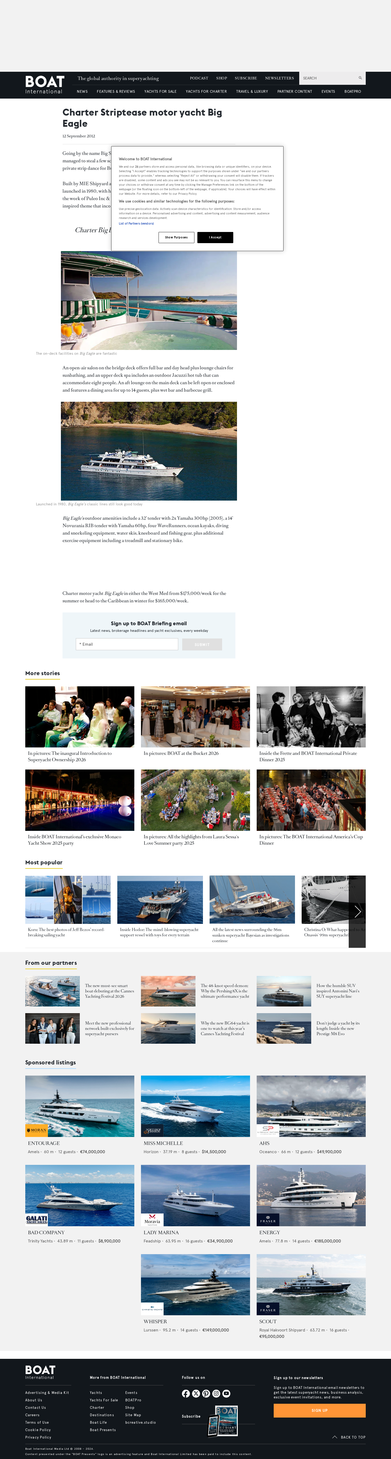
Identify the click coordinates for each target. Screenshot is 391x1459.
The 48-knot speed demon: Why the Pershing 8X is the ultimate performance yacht (225, 991)
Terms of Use (37, 1422)
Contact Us (35, 1408)
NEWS (82, 91)
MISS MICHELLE (163, 1143)
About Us (33, 1400)
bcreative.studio (140, 1422)
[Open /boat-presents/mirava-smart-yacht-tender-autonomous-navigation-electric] (52, 991)
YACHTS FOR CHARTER (206, 91)
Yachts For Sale (104, 1400)
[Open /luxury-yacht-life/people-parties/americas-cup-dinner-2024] (311, 800)
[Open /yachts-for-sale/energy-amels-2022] (311, 1195)
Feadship (152, 1241)
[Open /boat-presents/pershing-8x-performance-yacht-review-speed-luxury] (168, 991)
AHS (264, 1143)
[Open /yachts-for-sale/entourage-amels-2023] (79, 1106)
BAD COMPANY (46, 1232)
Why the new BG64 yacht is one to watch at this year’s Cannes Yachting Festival (225, 1028)
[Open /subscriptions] (218, 1422)
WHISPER (155, 1321)
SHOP (221, 78)
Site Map (133, 1415)
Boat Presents (103, 1430)
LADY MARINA (161, 1232)
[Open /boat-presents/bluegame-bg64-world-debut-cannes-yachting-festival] (168, 1028)
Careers (32, 1415)
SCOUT (268, 1321)
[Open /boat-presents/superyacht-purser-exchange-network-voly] (52, 1028)
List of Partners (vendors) (136, 223)
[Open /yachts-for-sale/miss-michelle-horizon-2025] (195, 1106)
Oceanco (268, 1151)
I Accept (215, 237)
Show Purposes (176, 237)
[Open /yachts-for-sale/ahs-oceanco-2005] (311, 1106)
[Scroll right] (357, 912)
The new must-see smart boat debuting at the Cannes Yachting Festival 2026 (109, 991)
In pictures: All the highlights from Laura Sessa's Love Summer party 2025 (191, 840)
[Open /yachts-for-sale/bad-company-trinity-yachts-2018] (79, 1195)
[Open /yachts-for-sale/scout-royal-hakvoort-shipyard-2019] (311, 1285)
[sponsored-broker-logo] (36, 1135)
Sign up (320, 1410)
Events (131, 1393)
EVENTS (328, 91)
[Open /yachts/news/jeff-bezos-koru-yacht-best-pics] (68, 900)
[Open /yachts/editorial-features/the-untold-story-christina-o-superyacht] (344, 900)
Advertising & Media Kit (47, 1393)
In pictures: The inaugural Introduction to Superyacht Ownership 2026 (70, 756)
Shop (130, 1408)
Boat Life (98, 1422)
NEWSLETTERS (279, 78)
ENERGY (269, 1232)
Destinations (102, 1415)
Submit (202, 644)
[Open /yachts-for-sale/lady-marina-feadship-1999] (195, 1195)
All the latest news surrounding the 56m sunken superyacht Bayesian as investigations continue (250, 935)
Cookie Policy (38, 1430)
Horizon (151, 1151)
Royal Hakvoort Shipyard (282, 1330)
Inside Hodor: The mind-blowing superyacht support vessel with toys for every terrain (159, 932)
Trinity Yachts (40, 1241)
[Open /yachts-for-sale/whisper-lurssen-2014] (195, 1285)
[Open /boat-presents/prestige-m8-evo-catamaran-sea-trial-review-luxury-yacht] (284, 1028)
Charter (97, 1408)
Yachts (96, 1393)
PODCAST (199, 78)
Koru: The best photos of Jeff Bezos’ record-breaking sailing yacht (66, 932)
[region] (197, 198)
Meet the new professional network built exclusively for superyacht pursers (109, 1028)
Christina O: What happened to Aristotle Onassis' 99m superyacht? (340, 932)
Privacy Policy (38, 1437)
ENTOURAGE (44, 1143)
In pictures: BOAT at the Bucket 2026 (181, 753)
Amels (33, 1151)
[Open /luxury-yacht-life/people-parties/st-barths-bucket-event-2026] (195, 717)
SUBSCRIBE (246, 78)
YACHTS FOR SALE (160, 91)
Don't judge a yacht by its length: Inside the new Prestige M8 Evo (338, 1028)
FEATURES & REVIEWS (116, 91)
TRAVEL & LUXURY (252, 91)
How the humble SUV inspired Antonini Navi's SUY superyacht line (338, 991)
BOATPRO (352, 91)
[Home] (48, 85)
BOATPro (133, 1400)
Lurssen (151, 1330)
